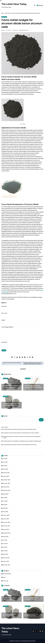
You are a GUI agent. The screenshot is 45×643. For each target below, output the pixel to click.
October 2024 (6, 529)
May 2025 (5, 504)
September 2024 (6, 533)
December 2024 (6, 522)
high (20, 30)
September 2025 (6, 490)
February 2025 (6, 515)
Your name (4, 306)
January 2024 (6, 561)
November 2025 (6, 483)
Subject (3, 320)
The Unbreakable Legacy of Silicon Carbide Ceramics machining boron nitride (10, 387)
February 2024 (6, 557)
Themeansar (32, 640)
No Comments (15, 30)
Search (6, 416)
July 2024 (5, 540)
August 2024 (5, 536)
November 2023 (6, 564)
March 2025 (5, 511)
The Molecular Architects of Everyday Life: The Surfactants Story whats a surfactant (33, 387)
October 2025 (6, 486)
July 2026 (5, 458)
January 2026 (6, 476)
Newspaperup (26, 640)
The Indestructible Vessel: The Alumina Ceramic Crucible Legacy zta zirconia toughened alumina (11, 406)
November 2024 (6, 525)
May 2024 (5, 547)
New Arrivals (4, 16)
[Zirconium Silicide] (22, 110)
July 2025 (5, 497)
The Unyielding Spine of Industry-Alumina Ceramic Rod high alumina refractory (20, 444)
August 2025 (5, 494)
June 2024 (5, 543)
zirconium (27, 30)
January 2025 (6, 518)
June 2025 (5, 501)
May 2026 (5, 465)
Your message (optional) (7, 327)
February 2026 (6, 472)
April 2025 (5, 508)
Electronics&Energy (7, 573)
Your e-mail (4, 313)
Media (4, 577)
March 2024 (5, 554)
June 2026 (5, 462)
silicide (23, 30)
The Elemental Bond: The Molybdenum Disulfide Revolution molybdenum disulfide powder (22, 441)
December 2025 (6, 479)
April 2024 (5, 550)
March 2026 (5, 469)
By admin (3, 30)
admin (24, 369)
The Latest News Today (13, 4)
